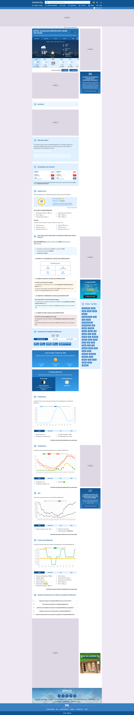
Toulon (90, 356)
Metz (89, 336)
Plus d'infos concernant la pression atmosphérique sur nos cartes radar (61, 589)
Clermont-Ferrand (86, 325)
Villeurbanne (85, 365)
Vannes (89, 362)
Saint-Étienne (92, 354)
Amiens (93, 308)
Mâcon (93, 334)
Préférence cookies (75, 701)
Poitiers (90, 348)
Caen (83, 319)
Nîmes (92, 342)
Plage (63, 5)
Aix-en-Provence (85, 308)
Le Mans (90, 331)
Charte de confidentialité (41, 699)
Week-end (74, 38)
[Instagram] (75, 696)
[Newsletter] (97, 2)
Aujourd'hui (36, 38)
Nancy (90, 339)
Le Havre (84, 331)
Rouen (89, 351)
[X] (63, 696)
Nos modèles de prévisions (80, 699)
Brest (95, 316)
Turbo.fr (86, 709)
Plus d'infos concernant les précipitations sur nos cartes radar (63, 440)
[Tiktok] (71, 696)
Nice (88, 342)
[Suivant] (77, 38)
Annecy (89, 311)
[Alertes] (93, 2)
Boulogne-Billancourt (86, 316)
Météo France (42, 27)
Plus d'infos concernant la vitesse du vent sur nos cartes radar (63, 534)
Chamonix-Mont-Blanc (87, 322)
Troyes (94, 359)
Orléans (84, 345)
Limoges (84, 334)
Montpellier (95, 336)
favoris (75, 32)
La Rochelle (90, 328)
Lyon (89, 334)
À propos (51, 699)
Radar (92, 5)
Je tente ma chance (90, 296)
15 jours (55, 38)
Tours (89, 359)
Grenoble (84, 328)
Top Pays (83, 5)
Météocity (36, 27)
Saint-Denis (84, 354)
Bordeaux (84, 314)
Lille (95, 331)
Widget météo (92, 699)
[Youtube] (67, 696)
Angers (83, 311)
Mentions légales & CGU (61, 699)
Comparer (46, 38)
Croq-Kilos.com (79, 709)
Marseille (84, 336)
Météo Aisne (60, 27)
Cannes (88, 319)
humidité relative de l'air (46, 290)
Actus (100, 5)
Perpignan (84, 348)
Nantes (95, 339)
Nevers (83, 342)
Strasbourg (84, 356)
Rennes (84, 351)
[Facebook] (59, 696)
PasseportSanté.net (64, 709)
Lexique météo (57, 701)
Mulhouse (84, 339)
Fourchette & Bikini (50, 709)
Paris (89, 345)
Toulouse (84, 359)
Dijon (93, 325)
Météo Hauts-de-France (51, 27)
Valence (84, 362)
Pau (93, 345)
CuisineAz (72, 709)
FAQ (98, 699)
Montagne (73, 5)
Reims (95, 348)
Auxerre (94, 311)
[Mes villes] (101, 2)
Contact (70, 699)
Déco (57, 709)
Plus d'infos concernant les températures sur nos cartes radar (63, 487)
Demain (64, 38)
